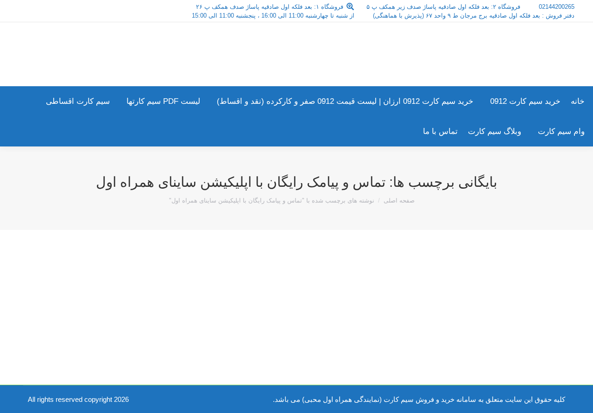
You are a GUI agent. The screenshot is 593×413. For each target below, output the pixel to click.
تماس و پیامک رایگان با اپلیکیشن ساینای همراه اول (458, 278)
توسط (475, 295)
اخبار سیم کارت (528, 295)
